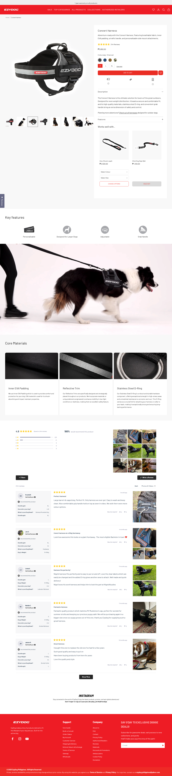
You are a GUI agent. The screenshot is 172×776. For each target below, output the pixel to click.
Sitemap (66, 753)
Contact (95, 734)
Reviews (96, 744)
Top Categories (62, 10)
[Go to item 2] (21, 122)
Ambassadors (98, 753)
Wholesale (66, 757)
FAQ (94, 731)
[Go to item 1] (10, 122)
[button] (109, 44)
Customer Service (69, 741)
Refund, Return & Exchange (72, 747)
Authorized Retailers (100, 741)
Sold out (146, 184)
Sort (136, 486)
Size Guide (66, 728)
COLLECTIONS (94, 10)
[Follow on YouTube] (27, 739)
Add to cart (127, 73)
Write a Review (149, 478)
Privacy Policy (97, 737)
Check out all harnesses (128, 113)
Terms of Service (69, 750)
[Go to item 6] (66, 122)
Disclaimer (96, 760)
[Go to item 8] (89, 122)
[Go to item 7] (78, 122)
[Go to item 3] (33, 122)
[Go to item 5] (55, 122)
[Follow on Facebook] (12, 739)
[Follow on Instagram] (20, 739)
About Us (96, 728)
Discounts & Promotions (101, 750)
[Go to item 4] (44, 122)
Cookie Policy (97, 757)
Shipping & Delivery (70, 744)
